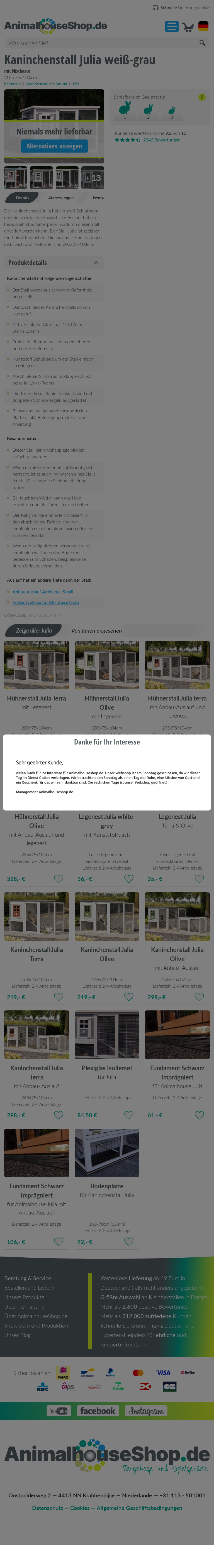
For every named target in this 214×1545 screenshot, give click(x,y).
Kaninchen (12, 83)
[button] (172, 26)
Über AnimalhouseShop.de (35, 1315)
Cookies (80, 1508)
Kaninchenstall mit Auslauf (46, 83)
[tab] (22, 197)
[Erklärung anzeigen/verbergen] (202, 98)
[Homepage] (55, 26)
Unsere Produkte (24, 1297)
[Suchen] (203, 43)
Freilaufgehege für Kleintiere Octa (46, 602)
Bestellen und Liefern (29, 1287)
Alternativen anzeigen (54, 146)
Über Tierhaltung (24, 1306)
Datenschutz (47, 1508)
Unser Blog (17, 1334)
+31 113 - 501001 (182, 1495)
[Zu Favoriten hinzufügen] (59, 745)
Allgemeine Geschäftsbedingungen (139, 1508)
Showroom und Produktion (36, 1325)
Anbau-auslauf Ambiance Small (43, 591)
